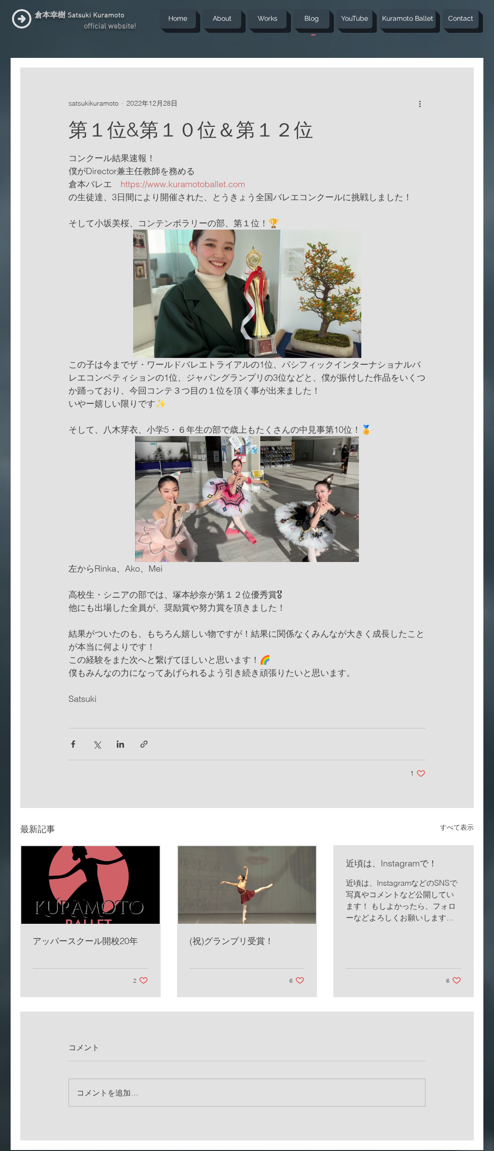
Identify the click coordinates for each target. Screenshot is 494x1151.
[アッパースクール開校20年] (90, 885)
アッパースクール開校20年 (85, 940)
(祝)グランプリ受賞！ (232, 940)
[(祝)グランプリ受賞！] (247, 885)
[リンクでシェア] (144, 744)
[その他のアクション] (419, 103)
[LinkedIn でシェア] (120, 744)
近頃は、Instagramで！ (391, 863)
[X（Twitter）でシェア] (96, 744)
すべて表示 (457, 827)
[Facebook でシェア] (73, 744)
